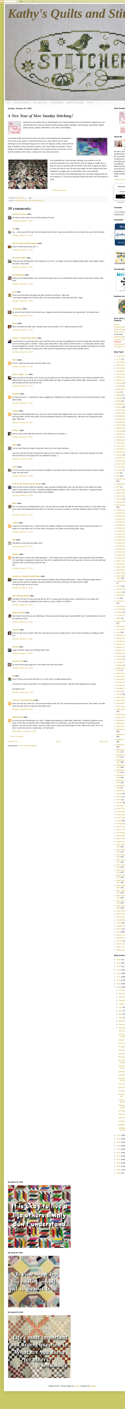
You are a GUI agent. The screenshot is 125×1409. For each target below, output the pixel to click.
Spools (116, 325)
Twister (119, 929)
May (121, 1014)
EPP (118, 487)
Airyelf (76, 1386)
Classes (119, 455)
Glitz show (120, 564)
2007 (119, 1170)
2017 (119, 1135)
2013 (119, 1149)
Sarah (14, 323)
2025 (119, 963)
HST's (118, 586)
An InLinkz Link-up (59, 190)
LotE (118, 632)
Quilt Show (120, 706)
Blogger (93, 1386)
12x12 (118, 359)
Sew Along (120, 833)
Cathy (14, 467)
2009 (119, 1163)
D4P (118, 473)
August (122, 1004)
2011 (119, 1156)
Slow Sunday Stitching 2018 (34, 200)
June (121, 1011)
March (121, 1021)
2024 (119, 966)
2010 (119, 1159)
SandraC (15, 394)
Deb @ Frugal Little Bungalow (24, 243)
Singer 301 (120, 842)
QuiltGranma (17, 717)
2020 (119, 980)
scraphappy (17, 309)
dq (13, 676)
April (121, 1018)
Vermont (119, 941)
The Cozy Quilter (19, 258)
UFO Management (56, 102)
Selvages (119, 824)
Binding (119, 407)
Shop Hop (120, 839)
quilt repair (120, 703)
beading (119, 398)
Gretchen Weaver (19, 214)
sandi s (15, 523)
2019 (119, 984)
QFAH (118, 691)
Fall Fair (119, 499)
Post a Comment (16, 736)
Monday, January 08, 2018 (22, 692)
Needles (119, 656)
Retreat (119, 794)
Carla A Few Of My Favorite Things (26, 484)
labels (118, 618)
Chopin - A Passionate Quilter (24, 338)
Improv (119, 592)
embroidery (120, 484)
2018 (119, 987)
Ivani (14, 292)
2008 (119, 1166)
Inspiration (120, 595)
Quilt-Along (120, 714)
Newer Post (12, 741)
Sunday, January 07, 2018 (22, 221)
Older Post (103, 741)
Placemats (120, 679)
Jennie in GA (17, 661)
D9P (118, 476)
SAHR (118, 800)
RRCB (118, 797)
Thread (119, 923)
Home (8, 102)
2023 (119, 970)
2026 (119, 960)
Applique (119, 383)
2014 (119, 1146)
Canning (119, 431)
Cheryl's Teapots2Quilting (23, 700)
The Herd (90, 102)
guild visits (120, 570)
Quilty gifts (120, 723)
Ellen (14, 445)
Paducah (119, 665)
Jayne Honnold (18, 613)
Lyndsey (15, 630)
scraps (118, 821)
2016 (119, 1139)
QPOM (119, 694)
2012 (119, 1153)
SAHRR (119, 803)
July (120, 1007)
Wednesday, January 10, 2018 (24, 731)
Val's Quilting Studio (20, 596)
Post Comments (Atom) (28, 746)
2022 (119, 973)
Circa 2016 (120, 446)
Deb (14, 540)
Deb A (14, 360)
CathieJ (15, 411)
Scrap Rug (120, 815)
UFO (118, 932)
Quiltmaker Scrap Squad (75, 102)
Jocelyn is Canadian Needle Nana (26, 576)
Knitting (119, 612)
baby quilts (120, 389)
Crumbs (119, 470)
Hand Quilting (19, 200)
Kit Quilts (119, 609)
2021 (119, 977)
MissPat (15, 554)
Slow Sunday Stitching (22, 102)
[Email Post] (29, 198)
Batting (119, 395)
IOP (117, 598)
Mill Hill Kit (120, 641)
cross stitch (120, 467)
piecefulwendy (18, 275)
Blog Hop (119, 425)
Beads (118, 401)
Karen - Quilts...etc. (20, 374)
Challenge (120, 440)
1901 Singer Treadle (40, 102)
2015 (119, 1142)
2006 (119, 1173)
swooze (15, 647)
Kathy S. (15, 430)
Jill (13, 229)
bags (118, 392)
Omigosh (119, 659)
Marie (14, 503)
